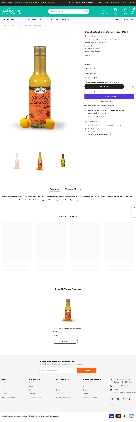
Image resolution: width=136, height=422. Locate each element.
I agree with (91, 92)
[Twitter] (112, 404)
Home (4, 26)
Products (11, 26)
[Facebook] (112, 399)
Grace (93, 46)
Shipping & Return (73, 189)
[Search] (68, 11)
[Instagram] (118, 399)
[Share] (132, 86)
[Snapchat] (129, 399)
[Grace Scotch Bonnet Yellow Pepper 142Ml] (68, 310)
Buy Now (104, 86)
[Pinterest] (124, 399)
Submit (87, 370)
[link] (115, 11)
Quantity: (87, 64)
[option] (40, 86)
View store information (96, 117)
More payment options (109, 101)
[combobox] (66, 11)
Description (55, 189)
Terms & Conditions (102, 92)
